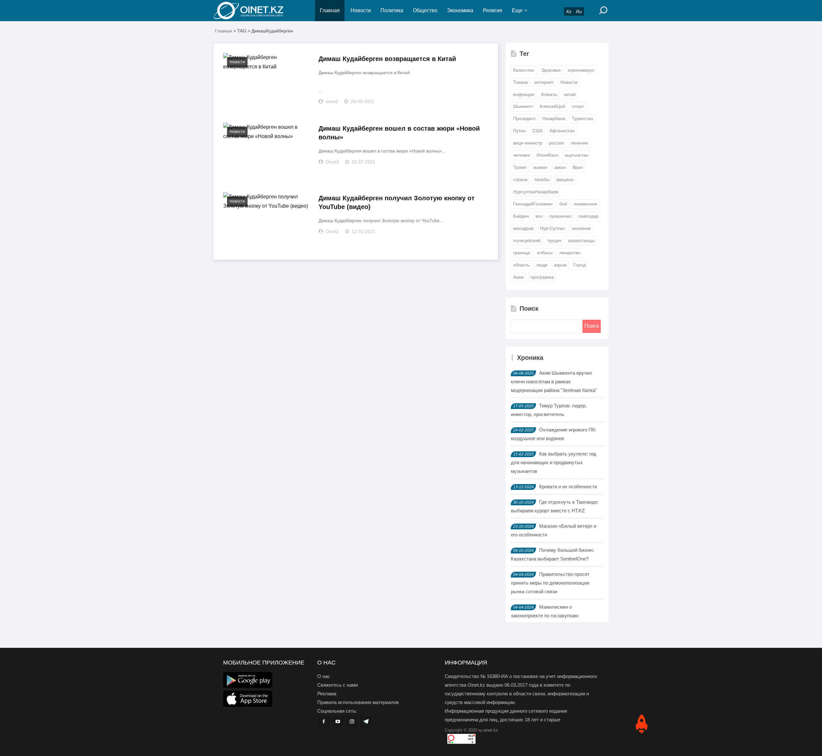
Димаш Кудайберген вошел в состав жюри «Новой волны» (399, 133)
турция (554, 240)
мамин (540, 167)
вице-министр (527, 142)
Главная (330, 10)
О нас (323, 676)
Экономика (460, 10)
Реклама (326, 693)
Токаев (520, 82)
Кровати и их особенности (568, 486)
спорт (578, 106)
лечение (579, 142)
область (521, 264)
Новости (361, 10)
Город (579, 264)
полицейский (526, 240)
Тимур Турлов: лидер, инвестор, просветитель (549, 410)
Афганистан (562, 130)
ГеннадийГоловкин (533, 203)
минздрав (523, 228)
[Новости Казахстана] (254, 10)
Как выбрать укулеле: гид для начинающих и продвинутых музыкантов (553, 462)
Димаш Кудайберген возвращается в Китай (387, 58)
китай (570, 94)
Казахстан (523, 70)
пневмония (585, 203)
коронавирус (581, 70)
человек (521, 155)
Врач (578, 167)
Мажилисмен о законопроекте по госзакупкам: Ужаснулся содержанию (545, 615)
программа (542, 277)
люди (541, 264)
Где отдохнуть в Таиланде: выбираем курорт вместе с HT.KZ (555, 506)
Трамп (520, 167)
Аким (518, 277)
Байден (521, 216)
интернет (544, 82)
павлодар (588, 216)
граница (521, 252)
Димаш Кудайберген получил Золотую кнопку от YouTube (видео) (397, 202)
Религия (492, 10)
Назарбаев (553, 118)
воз (539, 216)
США (537, 130)
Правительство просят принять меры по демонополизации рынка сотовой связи (550, 582)
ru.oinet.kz (488, 730)
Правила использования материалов (358, 702)
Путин (519, 130)
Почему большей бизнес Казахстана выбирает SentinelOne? (552, 554)
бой (563, 203)
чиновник (581, 228)
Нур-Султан (552, 228)
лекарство (570, 252)
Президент (524, 118)
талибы (542, 179)
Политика (391, 10)
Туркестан (582, 118)
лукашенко (560, 216)
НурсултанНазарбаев (535, 191)
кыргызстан (577, 155)
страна (520, 179)
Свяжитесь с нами (337, 685)
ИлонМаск (547, 155)
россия (556, 142)
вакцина (564, 179)
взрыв (560, 264)
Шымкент (523, 106)
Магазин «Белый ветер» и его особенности (553, 530)
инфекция (523, 94)
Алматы (549, 94)
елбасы (545, 252)
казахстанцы (581, 240)
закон (560, 167)
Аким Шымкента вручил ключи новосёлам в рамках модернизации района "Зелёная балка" (554, 381)
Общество (425, 10)
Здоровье (551, 70)
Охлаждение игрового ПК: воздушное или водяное (553, 434)
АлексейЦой (552, 106)
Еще (517, 10)
